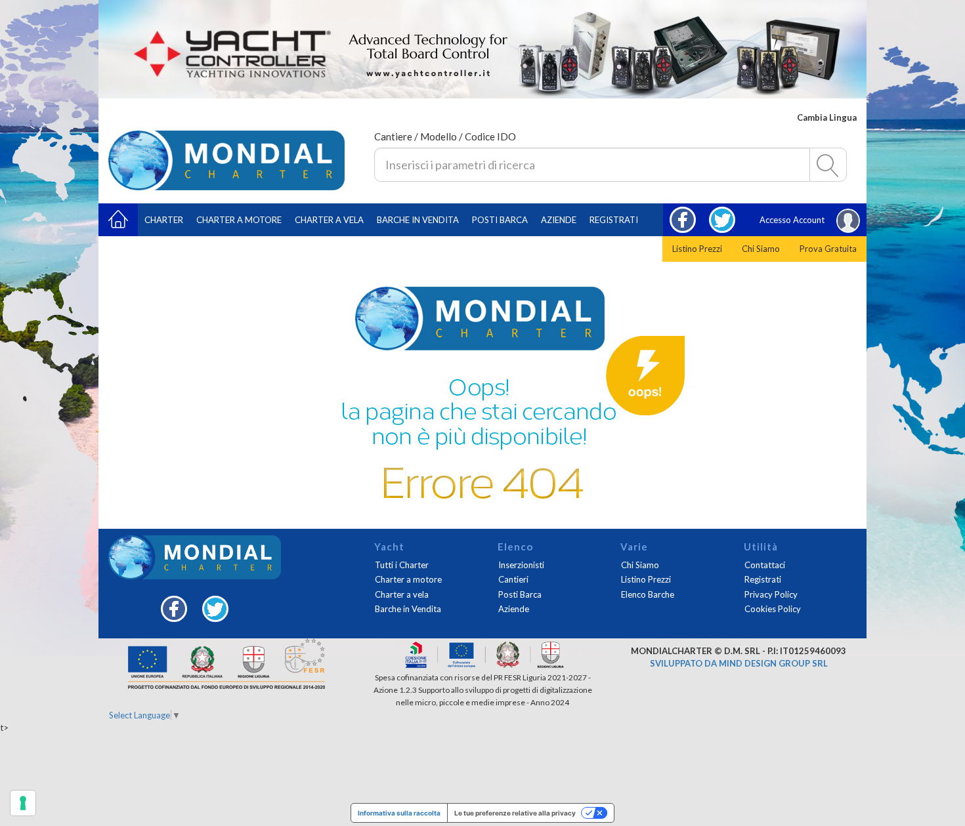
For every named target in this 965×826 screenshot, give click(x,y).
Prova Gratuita (828, 248)
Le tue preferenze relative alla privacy (515, 813)
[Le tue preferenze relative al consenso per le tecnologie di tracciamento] (23, 803)
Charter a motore (239, 220)
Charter (163, 220)
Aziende (558, 220)
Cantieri (513, 579)
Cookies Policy (772, 609)
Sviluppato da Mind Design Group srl (739, 663)
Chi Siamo (761, 248)
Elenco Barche (647, 594)
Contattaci (764, 565)
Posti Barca (500, 220)
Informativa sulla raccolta (399, 813)
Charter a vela (329, 220)
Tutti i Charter (402, 565)
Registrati (614, 220)
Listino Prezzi (697, 248)
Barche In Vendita (418, 220)
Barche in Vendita (408, 609)
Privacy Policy (771, 594)
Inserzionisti (521, 565)
